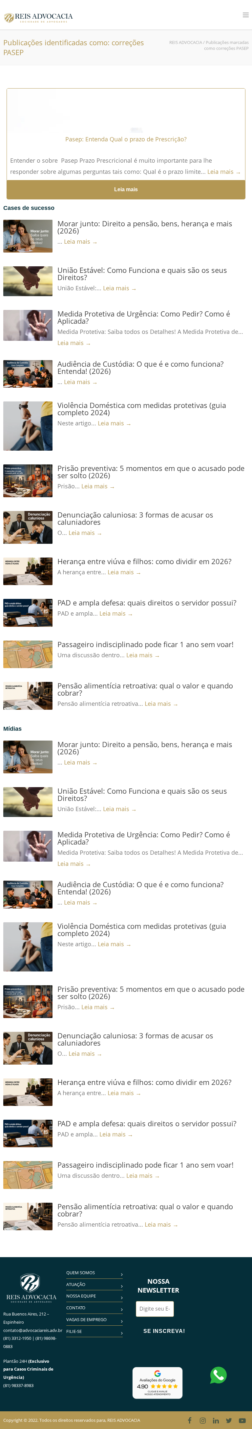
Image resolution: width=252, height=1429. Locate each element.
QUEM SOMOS (80, 1273)
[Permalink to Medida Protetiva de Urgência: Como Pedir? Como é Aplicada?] (27, 325)
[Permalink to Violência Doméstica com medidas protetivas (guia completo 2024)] (27, 426)
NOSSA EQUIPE (81, 1296)
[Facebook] (189, 1420)
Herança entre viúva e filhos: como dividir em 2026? (144, 561)
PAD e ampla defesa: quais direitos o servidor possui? (146, 602)
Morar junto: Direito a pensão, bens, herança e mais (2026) (144, 226)
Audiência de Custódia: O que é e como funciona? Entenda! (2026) (140, 367)
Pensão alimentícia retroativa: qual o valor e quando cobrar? (145, 689)
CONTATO (75, 1308)
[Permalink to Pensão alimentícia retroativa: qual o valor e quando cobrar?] (27, 695)
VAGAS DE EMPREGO (86, 1319)
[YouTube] (242, 1420)
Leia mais (126, 189)
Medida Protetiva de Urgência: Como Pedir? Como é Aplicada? (143, 317)
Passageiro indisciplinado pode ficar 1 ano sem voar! (145, 644)
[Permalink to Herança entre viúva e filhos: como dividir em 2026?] (27, 571)
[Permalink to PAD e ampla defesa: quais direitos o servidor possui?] (27, 612)
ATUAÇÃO (75, 1284)
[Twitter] (229, 1420)
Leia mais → (224, 171)
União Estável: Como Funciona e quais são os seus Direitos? (142, 273)
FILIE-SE (74, 1331)
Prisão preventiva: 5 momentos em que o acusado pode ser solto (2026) (150, 471)
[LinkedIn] (215, 1420)
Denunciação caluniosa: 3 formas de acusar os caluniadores (135, 518)
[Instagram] (202, 1420)
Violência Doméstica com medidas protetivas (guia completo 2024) (141, 408)
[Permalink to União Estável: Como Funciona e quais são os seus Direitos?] (27, 281)
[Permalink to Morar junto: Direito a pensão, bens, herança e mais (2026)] (27, 236)
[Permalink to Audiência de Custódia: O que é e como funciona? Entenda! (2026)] (27, 374)
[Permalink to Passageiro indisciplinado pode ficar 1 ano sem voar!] (27, 654)
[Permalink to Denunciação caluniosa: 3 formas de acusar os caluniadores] (27, 527)
